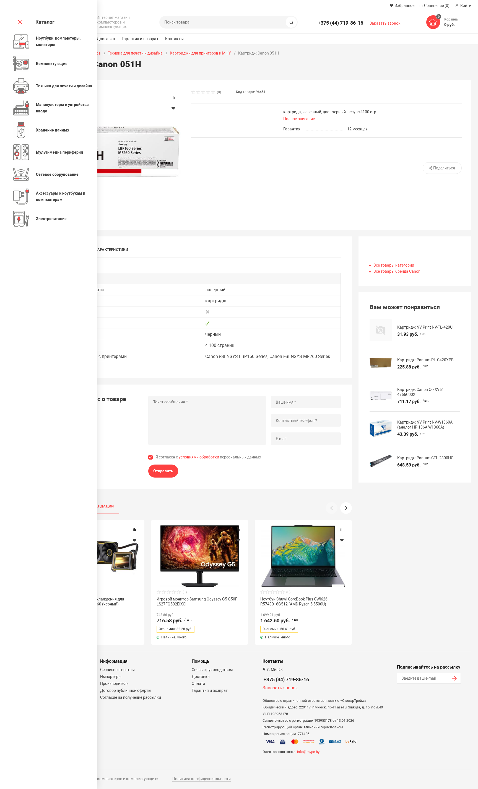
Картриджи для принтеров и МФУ (200, 53)
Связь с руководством (212, 669)
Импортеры (110, 676)
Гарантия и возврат (140, 39)
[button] (346, 508)
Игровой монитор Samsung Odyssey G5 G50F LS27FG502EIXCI (197, 601)
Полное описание (299, 119)
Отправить (163, 471)
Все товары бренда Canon (396, 271)
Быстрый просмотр (199, 556)
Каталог (44, 22)
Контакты (174, 39)
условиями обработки (199, 457)
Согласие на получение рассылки (130, 697)
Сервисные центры (117, 669)
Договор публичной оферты (125, 690)
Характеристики (111, 249)
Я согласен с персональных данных (208, 457)
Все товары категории (393, 265)
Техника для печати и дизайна (135, 53)
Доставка (106, 39)
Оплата (198, 683)
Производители (114, 683)
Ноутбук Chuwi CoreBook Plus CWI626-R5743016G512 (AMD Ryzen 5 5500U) (294, 601)
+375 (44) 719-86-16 (340, 23)
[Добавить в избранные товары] (134, 539)
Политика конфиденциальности (201, 779)
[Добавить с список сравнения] (134, 529)
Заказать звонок (385, 23)
